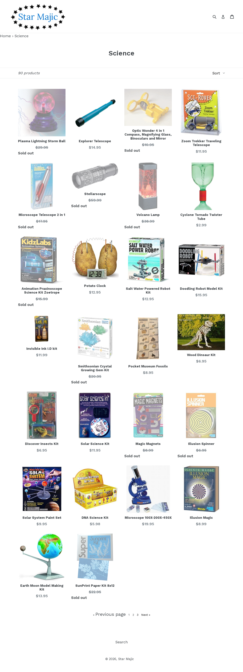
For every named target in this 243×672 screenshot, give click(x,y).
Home (5, 36)
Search (121, 642)
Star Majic (126, 659)
